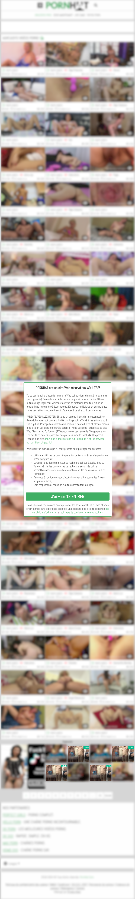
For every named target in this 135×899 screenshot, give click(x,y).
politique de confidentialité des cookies (82, 512)
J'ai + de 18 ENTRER (67, 496)
